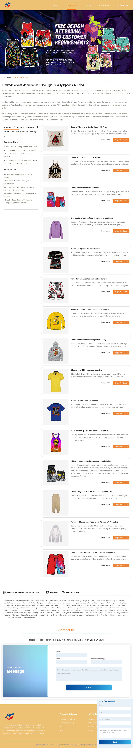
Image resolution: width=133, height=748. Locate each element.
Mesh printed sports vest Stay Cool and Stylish (90, 431)
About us (122, 5)
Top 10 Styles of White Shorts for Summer (20, 164)
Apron (62, 730)
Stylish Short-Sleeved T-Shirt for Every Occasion (18, 155)
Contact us (104, 5)
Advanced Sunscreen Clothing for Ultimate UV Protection (94, 522)
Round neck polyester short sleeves (85, 248)
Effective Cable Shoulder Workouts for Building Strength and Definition (18, 201)
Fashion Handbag (67, 719)
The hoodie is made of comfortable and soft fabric (92, 218)
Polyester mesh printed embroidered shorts (89, 279)
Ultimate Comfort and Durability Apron (87, 157)
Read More (105, 140)
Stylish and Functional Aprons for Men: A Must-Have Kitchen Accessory (19, 188)
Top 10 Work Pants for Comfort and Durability (21, 150)
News (87, 5)
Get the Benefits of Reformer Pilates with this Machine (20, 195)
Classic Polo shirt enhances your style (86, 370)
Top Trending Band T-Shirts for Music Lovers (21, 160)
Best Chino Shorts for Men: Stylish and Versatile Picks (18, 182)
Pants (62, 726)
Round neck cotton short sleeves (84, 400)
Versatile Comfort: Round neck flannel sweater (90, 309)
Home (55, 5)
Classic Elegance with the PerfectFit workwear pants (92, 491)
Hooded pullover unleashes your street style (89, 339)
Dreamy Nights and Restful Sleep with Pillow (89, 127)
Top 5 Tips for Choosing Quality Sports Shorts (21, 147)
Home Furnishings (67, 723)
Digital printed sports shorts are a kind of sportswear (93, 552)
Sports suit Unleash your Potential (85, 187)
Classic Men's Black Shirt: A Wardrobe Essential (18, 176)
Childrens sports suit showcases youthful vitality (91, 461)
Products (71, 5)
